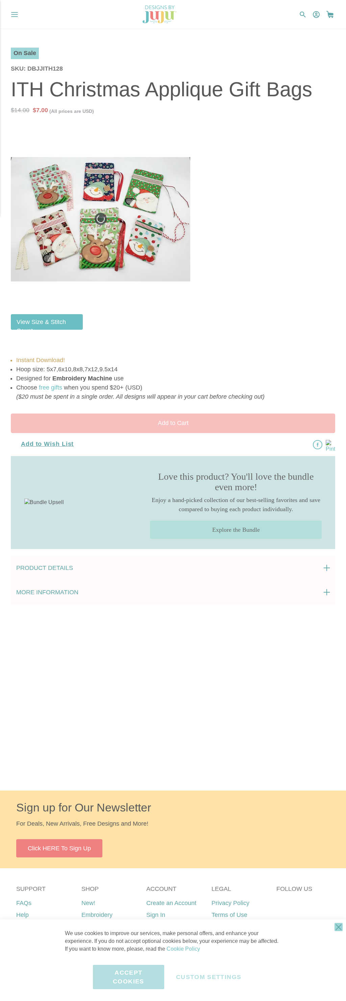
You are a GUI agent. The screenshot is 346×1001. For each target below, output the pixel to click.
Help (22, 914)
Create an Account (171, 903)
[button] (330, 14)
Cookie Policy (183, 949)
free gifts (50, 387)
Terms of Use (229, 914)
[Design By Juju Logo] (159, 14)
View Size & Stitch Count (41, 324)
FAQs (23, 903)
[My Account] (316, 14)
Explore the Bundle (236, 529)
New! (88, 903)
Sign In (155, 914)
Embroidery (97, 914)
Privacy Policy (230, 903)
